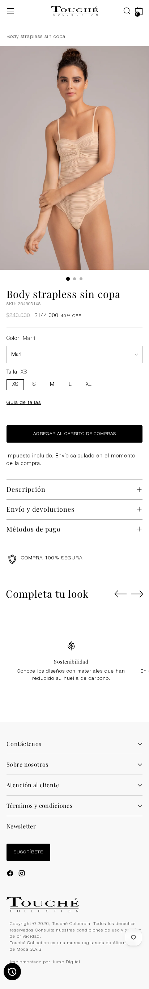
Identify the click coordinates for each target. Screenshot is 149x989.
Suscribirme (74, 548)
